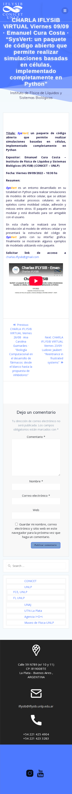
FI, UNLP (19, 598)
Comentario (36, 437)
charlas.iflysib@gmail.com (22, 257)
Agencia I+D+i (33, 617)
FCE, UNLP (20, 592)
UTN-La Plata (33, 611)
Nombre (36, 481)
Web (36, 510)
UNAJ (27, 605)
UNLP (28, 587)
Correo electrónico (36, 495)
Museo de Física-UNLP (39, 623)
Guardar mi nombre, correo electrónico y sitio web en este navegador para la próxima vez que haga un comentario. (36, 530)
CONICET (30, 581)
